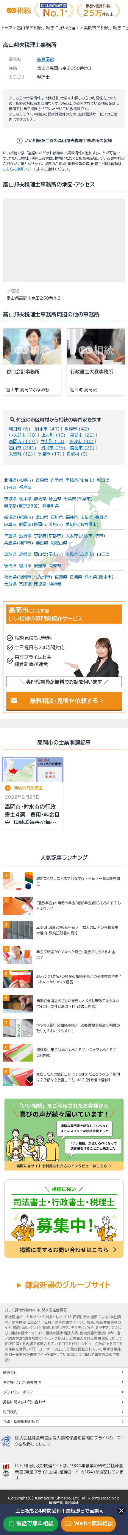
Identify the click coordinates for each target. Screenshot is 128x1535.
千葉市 (84, 499)
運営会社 (10, 1372)
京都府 (40, 536)
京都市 (55, 536)
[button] (117, 355)
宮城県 (71, 480)
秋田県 (103, 480)
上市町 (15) (53, 435)
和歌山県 (59, 543)
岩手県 (57, 480)
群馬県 (40, 499)
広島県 (71, 554)
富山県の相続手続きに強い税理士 (48, 28)
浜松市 (55, 524)
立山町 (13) (52, 441)
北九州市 (42, 577)
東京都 (10, 506)
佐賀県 (61, 577)
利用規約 (10, 1412)
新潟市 (25, 517)
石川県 (57, 517)
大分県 (10, 584)
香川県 (25, 566)
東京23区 (28, 506)
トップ (7, 28)
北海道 (10, 480)
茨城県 (10, 499)
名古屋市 (88, 524)
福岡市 (25, 577)
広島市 (86, 554)
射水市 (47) (47, 429)
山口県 (103, 554)
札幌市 (25, 480)
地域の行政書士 (28, 788)
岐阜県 (10, 524)
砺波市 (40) (81, 441)
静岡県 (25, 524)
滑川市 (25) (53, 448)
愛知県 (71, 524)
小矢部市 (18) (23, 435)
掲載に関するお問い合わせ (24, 1402)
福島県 (25, 487)
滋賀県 (25, 536)
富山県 (42, 517)
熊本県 (91, 577)
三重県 (10, 536)
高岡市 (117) (22, 441)
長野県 (101, 517)
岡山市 (55, 554)
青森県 (42, 480)
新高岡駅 (45, 59)
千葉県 (70, 499)
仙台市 (86, 480)
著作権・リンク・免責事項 (22, 1382)
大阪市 (86, 536)
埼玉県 (55, 499)
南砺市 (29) (82, 448)
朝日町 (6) (19, 429)
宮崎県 (25, 584)
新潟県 (10, 517)
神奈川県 (50, 506)
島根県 (25, 554)
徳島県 (10, 566)
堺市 (99, 536)
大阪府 (71, 536)
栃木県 (25, 499)
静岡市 (40, 524)
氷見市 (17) (50, 454)
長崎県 (76, 577)
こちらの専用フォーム (20, 169)
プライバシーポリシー (19, 1392)
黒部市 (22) (82, 435)
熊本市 (105, 577)
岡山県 (40, 554)
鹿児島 (40, 584)
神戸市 (25, 543)
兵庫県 (10, 543)
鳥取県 (10, 554)
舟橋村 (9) (77, 454)
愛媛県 (40, 566)
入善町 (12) (21, 454)
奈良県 (42, 543)
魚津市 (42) (77, 429)
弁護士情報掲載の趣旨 (21, 1421)
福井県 (71, 517)
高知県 (55, 566)
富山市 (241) (22, 448)
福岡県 (10, 577)
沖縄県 (55, 584)
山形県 (10, 487)
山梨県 (86, 517)
